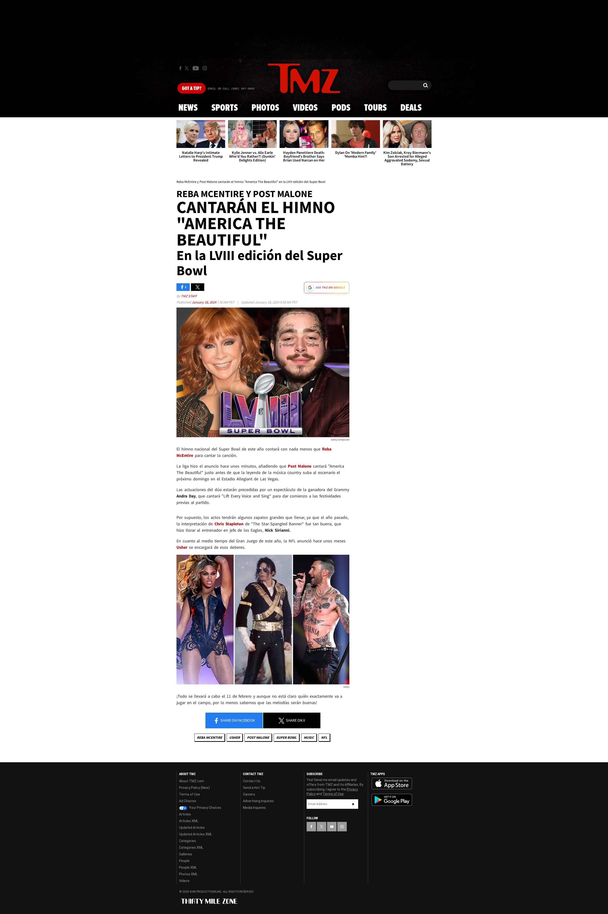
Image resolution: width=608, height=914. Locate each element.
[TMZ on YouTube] (332, 826)
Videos (305, 108)
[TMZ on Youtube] (196, 68)
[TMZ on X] (187, 68)
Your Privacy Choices (204, 808)
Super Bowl (286, 737)
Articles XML (188, 821)
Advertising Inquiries (258, 801)
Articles (185, 814)
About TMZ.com (191, 781)
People (184, 861)
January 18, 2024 (204, 302)
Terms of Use (189, 794)
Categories (187, 841)
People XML (188, 867)
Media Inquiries (254, 808)
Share (237, 720)
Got (191, 88)
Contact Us (251, 781)
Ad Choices (187, 801)
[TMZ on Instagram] (205, 68)
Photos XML (188, 874)
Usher (234, 737)
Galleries (185, 854)
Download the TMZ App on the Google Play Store (392, 800)
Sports (224, 108)
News (188, 108)
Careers (249, 794)
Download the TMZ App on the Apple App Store (392, 784)
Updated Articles (192, 827)
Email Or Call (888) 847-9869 (231, 88)
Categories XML (191, 847)
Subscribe (353, 804)
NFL (324, 737)
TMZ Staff (189, 296)
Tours (375, 108)
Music (309, 737)
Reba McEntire (209, 737)
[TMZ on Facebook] (180, 68)
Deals (411, 108)
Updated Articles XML (195, 834)
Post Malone (258, 737)
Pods (341, 108)
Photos (265, 108)
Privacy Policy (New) (194, 788)
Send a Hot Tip (254, 788)
